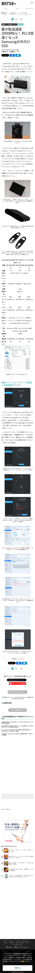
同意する (17, 968)
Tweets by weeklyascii (6, 809)
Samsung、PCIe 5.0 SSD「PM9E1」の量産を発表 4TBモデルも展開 (17, 734)
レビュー (11, 941)
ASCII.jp (10, 947)
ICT (29, 8)
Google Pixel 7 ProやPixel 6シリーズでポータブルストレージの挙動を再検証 (17, 722)
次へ (21, 19)
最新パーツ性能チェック (9, 24)
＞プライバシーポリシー (17, 972)
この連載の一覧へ (18, 710)
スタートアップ (17, 8)
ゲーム (5, 942)
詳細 (22, 961)
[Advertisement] (17, 752)
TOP (5, 941)
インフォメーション (17, 944)
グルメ (5, 8)
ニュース (18, 941)
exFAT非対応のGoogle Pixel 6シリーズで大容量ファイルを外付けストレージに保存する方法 (17, 726)
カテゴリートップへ (18, 692)
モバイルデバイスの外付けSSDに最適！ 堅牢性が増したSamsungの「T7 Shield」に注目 (16, 730)
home (5, 13)
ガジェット (13, 13)
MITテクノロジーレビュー (22, 947)
